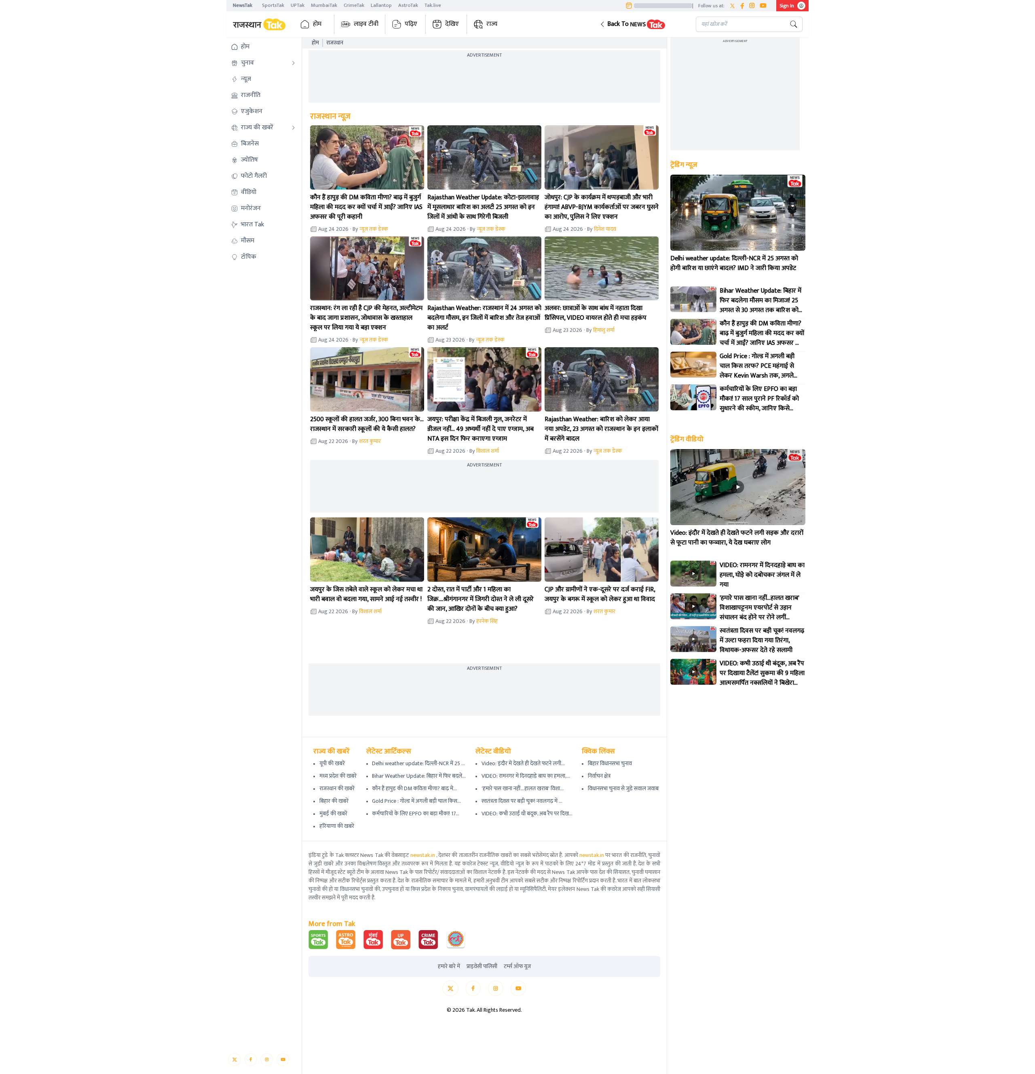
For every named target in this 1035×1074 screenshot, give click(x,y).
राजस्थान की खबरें (337, 788)
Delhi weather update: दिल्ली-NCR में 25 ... (418, 763)
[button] (641, 24)
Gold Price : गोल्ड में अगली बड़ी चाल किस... (416, 801)
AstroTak (408, 5)
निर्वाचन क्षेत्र (599, 776)
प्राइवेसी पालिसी (482, 966)
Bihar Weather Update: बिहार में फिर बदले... (419, 776)
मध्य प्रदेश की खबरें (338, 776)
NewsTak (242, 5)
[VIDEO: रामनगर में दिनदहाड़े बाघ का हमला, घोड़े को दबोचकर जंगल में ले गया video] (693, 574)
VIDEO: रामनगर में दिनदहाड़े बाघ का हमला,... (526, 776)
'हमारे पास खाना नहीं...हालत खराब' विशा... (523, 788)
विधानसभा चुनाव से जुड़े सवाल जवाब (623, 788)
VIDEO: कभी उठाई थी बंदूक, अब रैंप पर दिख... (527, 813)
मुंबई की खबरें (333, 813)
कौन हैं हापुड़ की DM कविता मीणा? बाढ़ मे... (414, 788)
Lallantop (381, 5)
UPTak (297, 5)
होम (317, 24)
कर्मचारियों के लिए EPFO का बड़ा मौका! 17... (415, 813)
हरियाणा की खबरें (336, 826)
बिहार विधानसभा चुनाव (610, 763)
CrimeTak (354, 5)
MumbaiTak (324, 5)
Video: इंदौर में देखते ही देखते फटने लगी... (523, 763)
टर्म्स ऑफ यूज (517, 966)
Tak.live (433, 5)
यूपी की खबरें (332, 763)
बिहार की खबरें (334, 801)
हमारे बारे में (449, 966)
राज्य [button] (491, 24)
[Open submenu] (293, 63)
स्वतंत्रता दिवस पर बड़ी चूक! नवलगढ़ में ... (522, 801)
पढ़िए (411, 24)
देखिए (452, 24)
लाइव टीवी (366, 24)
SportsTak (273, 5)
